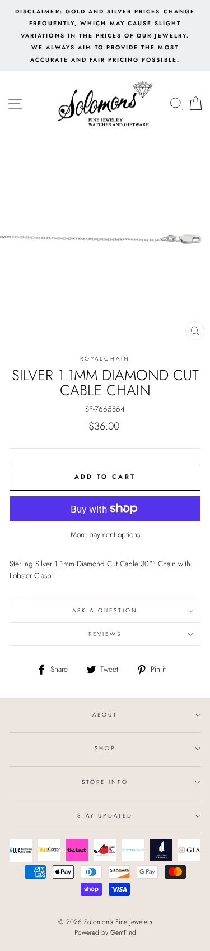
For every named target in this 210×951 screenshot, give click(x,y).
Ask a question (105, 610)
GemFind (123, 932)
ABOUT (105, 714)
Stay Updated (105, 815)
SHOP (105, 748)
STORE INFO (105, 782)
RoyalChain (105, 358)
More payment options (105, 534)
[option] (105, 36)
